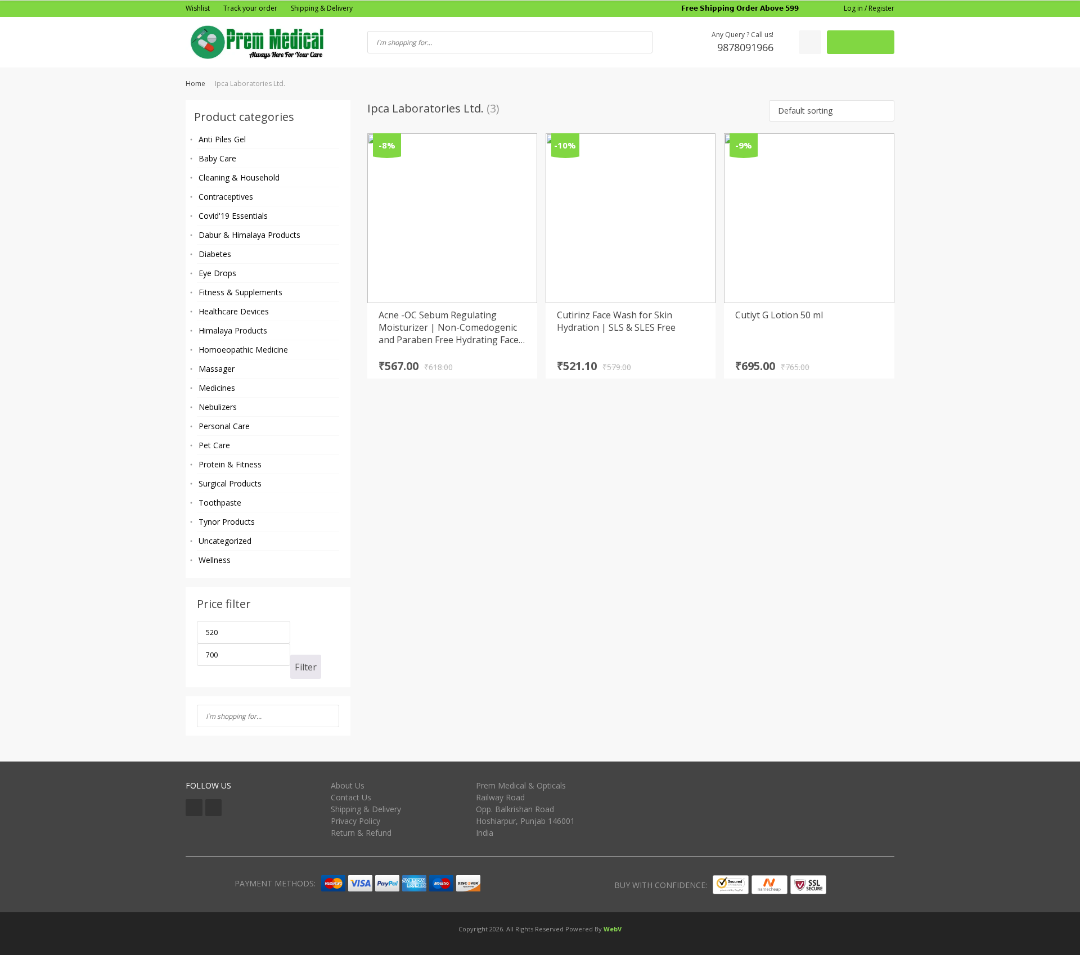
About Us (347, 785)
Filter (306, 667)
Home (195, 83)
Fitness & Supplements (240, 292)
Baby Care (217, 158)
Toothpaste (220, 502)
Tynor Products (227, 521)
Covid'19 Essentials (233, 215)
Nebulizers (218, 407)
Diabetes (215, 254)
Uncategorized (225, 540)
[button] (831, 110)
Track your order (250, 8)
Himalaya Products (233, 330)
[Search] (327, 716)
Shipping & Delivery (322, 8)
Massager (217, 368)
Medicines (217, 387)
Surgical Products (230, 483)
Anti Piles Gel (222, 139)
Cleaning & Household (239, 177)
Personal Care (224, 426)
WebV (613, 929)
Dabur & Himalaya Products (249, 234)
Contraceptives (226, 196)
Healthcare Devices (234, 311)
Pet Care (214, 445)
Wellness (215, 560)
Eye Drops (217, 273)
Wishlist (198, 8)
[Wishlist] (810, 42)
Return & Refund (361, 832)
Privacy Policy (355, 821)
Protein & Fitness (230, 464)
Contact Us (351, 797)
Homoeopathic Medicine (243, 349)
